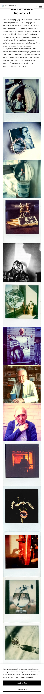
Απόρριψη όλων (22, 689)
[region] (22, 679)
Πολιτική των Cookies (26, 677)
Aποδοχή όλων (22, 683)
